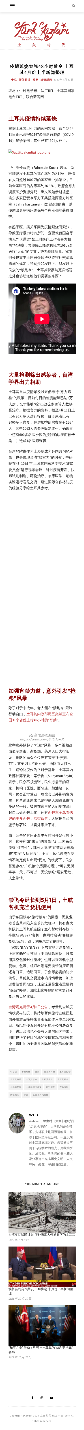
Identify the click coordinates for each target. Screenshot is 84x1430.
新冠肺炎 (50, 1087)
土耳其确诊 (16, 1079)
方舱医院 (64, 1087)
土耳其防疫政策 (34, 1087)
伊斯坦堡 (26, 1071)
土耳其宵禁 (49, 1071)
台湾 (37, 1071)
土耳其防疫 (16, 1087)
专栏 (14, 79)
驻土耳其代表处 (40, 1094)
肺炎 (26, 1094)
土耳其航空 (63, 1079)
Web (33, 1115)
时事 (36, 79)
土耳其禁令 (31, 1079)
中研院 (13, 1071)
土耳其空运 (47, 1079)
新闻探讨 (25, 79)
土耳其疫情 (65, 1071)
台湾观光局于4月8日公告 (28, 1007)
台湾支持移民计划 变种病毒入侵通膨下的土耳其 (42, 1235)
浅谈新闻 (46, 79)
